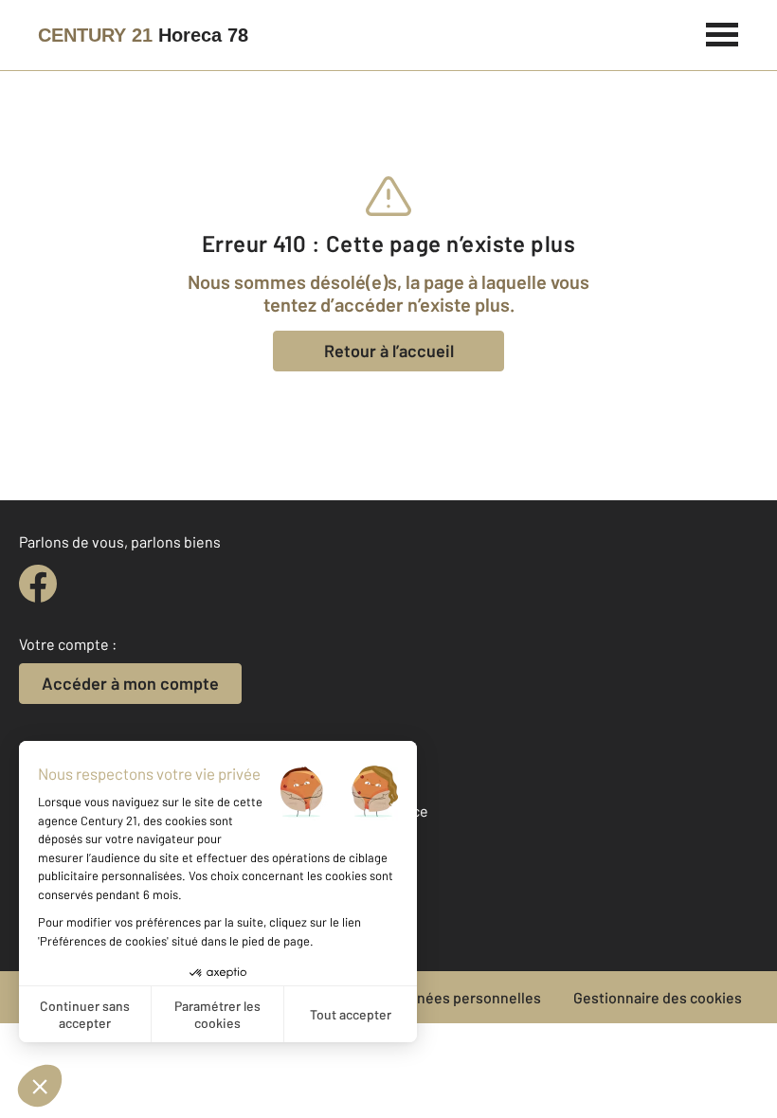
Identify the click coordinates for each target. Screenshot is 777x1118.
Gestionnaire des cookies (657, 997)
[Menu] (722, 32)
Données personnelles (465, 997)
